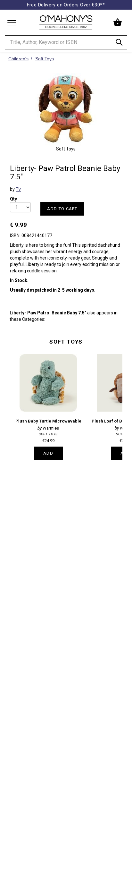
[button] (118, 22)
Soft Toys (65, 341)
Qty (13, 196)
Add (48, 453)
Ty (18, 189)
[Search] (119, 43)
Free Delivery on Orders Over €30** (66, 4)
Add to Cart (62, 208)
